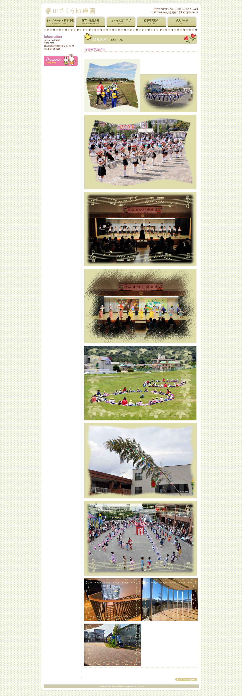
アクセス (61, 60)
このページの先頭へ (186, 679)
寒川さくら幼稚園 (87, 10)
